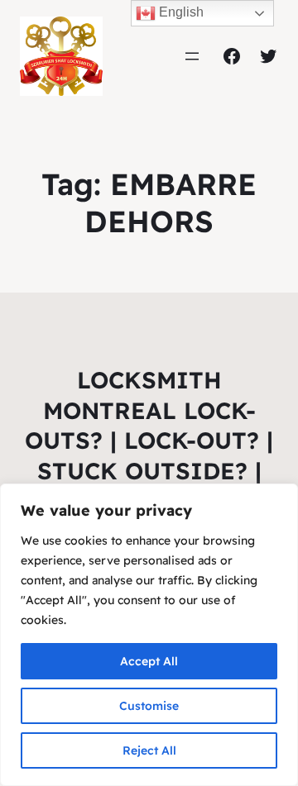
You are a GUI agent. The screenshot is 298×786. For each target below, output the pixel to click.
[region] (149, 635)
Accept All (149, 661)
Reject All (149, 750)
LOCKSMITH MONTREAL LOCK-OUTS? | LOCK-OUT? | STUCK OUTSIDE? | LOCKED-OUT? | (149, 440)
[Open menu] (192, 56)
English (180, 12)
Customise (149, 705)
